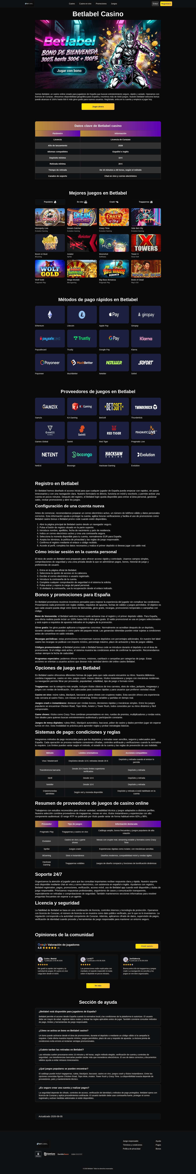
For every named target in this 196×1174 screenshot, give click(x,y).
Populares (48, 202)
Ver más (98, 986)
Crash (112, 202)
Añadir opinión (147, 946)
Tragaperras (144, 202)
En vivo (80, 202)
